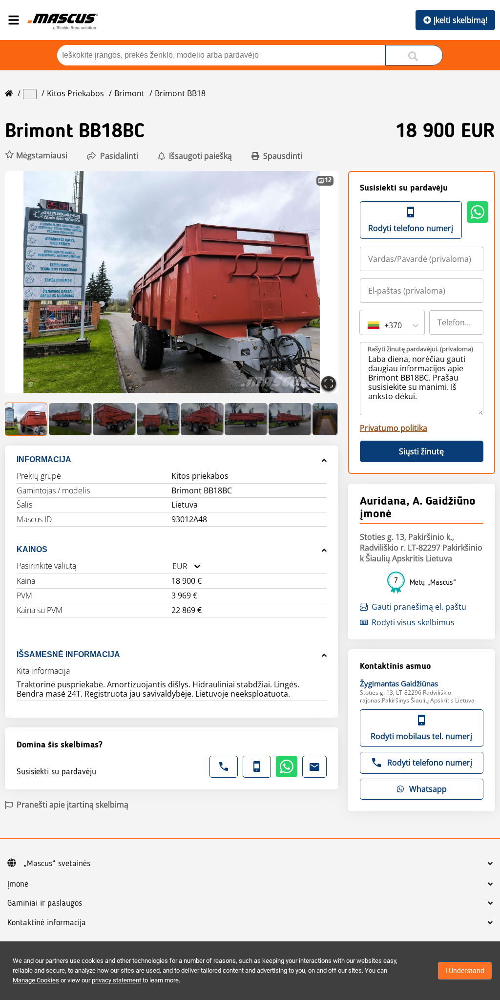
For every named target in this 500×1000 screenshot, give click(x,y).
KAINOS (32, 549)
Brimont (129, 93)
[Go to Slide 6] (246, 419)
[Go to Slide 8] (325, 419)
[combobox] (172, 566)
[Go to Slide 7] (290, 419)
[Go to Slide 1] (26, 419)
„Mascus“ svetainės (56, 863)
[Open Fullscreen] (328, 383)
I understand (464, 971)
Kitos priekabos (75, 93)
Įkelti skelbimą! (460, 20)
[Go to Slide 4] (158, 419)
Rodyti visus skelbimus (413, 622)
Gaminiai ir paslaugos (44, 903)
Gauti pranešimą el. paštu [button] (419, 606)
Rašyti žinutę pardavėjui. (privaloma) (420, 348)
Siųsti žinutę (421, 451)
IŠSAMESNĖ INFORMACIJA (68, 654)
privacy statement (116, 980)
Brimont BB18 (180, 93)
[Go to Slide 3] (114, 419)
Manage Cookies (36, 980)
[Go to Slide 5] (202, 419)
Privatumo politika (393, 428)
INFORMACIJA (44, 459)
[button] (36, 155)
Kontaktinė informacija (46, 922)
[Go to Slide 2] (70, 419)
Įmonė (17, 884)
